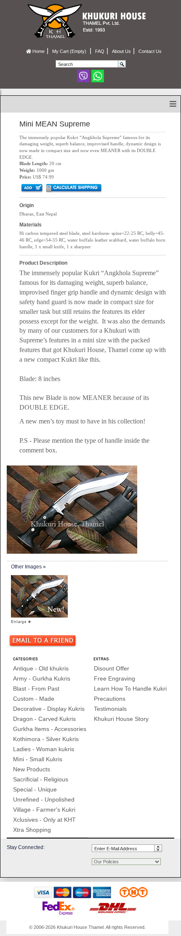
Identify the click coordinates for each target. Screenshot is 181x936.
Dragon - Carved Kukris (44, 718)
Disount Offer (111, 668)
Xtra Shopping (32, 829)
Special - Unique (35, 789)
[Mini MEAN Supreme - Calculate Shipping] (73, 187)
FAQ (99, 51)
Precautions (109, 698)
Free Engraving (114, 678)
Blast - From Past (36, 688)
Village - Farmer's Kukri (44, 809)
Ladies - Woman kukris (43, 749)
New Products (31, 769)
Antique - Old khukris (41, 668)
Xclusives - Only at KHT (44, 819)
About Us (121, 51)
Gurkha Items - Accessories (49, 729)
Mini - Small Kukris (37, 759)
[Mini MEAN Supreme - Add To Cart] (31, 187)
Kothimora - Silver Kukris (46, 739)
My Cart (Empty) (70, 51)
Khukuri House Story (121, 718)
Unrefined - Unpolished (44, 799)
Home (38, 51)
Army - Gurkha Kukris (41, 678)
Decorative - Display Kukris (49, 708)
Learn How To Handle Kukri (130, 688)
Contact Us (150, 51)
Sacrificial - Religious (40, 779)
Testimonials (110, 708)
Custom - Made (33, 698)
